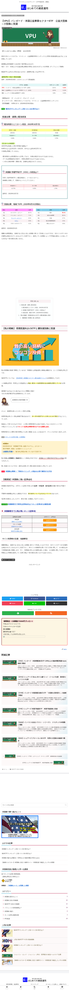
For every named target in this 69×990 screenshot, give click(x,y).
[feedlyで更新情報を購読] (18, 613)
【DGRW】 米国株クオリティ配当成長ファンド (31, 378)
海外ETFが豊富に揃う (17, 531)
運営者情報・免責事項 (12, 984)
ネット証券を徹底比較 (36, 915)
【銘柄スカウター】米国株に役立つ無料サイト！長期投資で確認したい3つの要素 (28, 862)
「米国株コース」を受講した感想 (18, 885)
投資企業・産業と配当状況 (28, 305)
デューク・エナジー (16, 218)
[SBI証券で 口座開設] (50, 521)
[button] (65, 805)
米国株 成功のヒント (36, 896)
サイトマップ (34, 984)
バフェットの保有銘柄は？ (36, 907)
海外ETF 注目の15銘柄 (8, 559)
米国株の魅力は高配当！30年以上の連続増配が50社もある (21, 858)
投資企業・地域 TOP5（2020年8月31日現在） (36, 312)
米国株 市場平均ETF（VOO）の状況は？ (34, 310)
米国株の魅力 (36, 911)
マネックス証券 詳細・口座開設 (15, 437)
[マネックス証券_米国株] (50, 526)
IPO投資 (36, 918)
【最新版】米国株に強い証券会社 (30, 318)
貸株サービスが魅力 (17, 521)
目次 (32, 301)
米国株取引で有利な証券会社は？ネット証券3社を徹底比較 (29, 504)
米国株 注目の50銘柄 (36, 900)
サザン (16, 220)
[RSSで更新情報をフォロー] (51, 613)
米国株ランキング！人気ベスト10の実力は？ (16, 849)
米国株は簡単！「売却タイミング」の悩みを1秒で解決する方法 (29, 471)
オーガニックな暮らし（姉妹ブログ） (56, 984)
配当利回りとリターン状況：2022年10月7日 (35, 307)
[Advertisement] (34, 255)
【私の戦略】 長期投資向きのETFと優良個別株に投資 (35, 315)
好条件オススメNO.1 (16, 526)
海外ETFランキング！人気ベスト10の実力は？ (23, 109)
